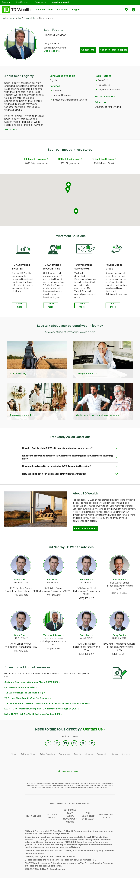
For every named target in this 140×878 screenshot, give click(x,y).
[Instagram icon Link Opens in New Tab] (74, 743)
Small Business (23, 2)
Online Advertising (47, 754)
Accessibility (102, 754)
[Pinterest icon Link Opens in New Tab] (83, 743)
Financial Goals (44, 8)
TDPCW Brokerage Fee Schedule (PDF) (23, 693)
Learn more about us (85, 529)
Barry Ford (19, 580)
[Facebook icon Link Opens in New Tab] (48, 743)
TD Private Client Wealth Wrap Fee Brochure (26, 698)
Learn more (19, 305)
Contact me (87, 50)
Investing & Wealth (60, 2)
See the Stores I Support (113, 50)
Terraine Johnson (52, 635)
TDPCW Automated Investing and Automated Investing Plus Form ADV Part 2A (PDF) (47, 703)
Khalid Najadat (118, 580)
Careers (114, 754)
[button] (68, 185)
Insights (76, 8)
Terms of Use (64, 754)
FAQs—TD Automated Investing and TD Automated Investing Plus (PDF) (40, 709)
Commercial (40, 2)
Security (77, 754)
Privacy (14, 754)
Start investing (18, 373)
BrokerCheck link (104, 97)
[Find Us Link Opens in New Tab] (127, 9)
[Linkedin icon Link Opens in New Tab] (92, 743)
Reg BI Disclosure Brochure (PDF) (20, 688)
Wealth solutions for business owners (96, 415)
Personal (6, 2)
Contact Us (94, 729)
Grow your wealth (85, 373)
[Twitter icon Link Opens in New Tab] (57, 743)
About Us (89, 754)
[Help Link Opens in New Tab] (133, 9)
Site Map (126, 754)
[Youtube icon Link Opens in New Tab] (66, 743)
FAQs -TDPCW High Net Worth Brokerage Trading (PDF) (32, 714)
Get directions (53, 51)
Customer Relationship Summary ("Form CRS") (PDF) (31, 682)
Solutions (62, 8)
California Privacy (28, 754)
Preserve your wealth (21, 415)
